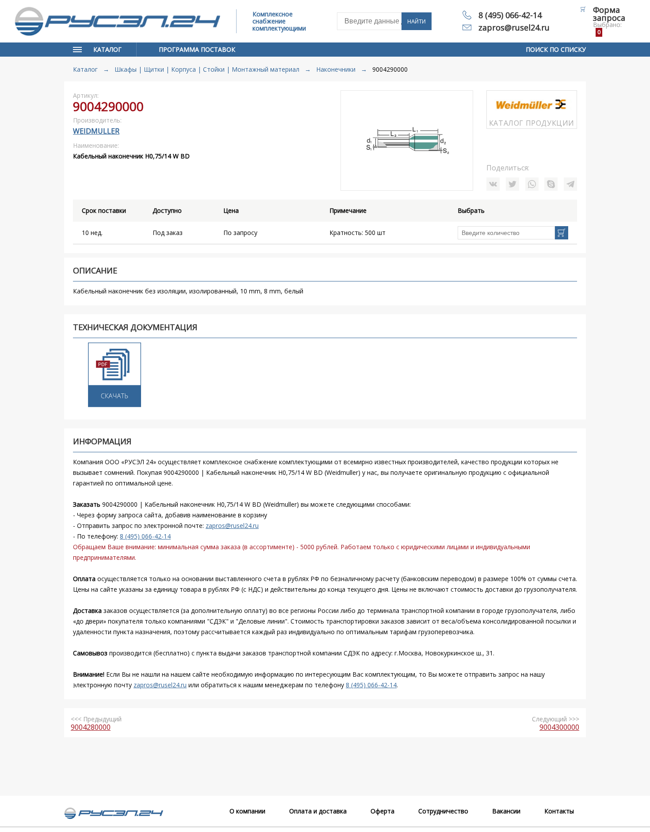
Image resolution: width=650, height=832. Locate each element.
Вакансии (506, 811)
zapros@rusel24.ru (514, 27)
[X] (512, 184)
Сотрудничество (443, 811)
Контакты (559, 811)
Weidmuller (96, 131)
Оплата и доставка (318, 811)
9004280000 (91, 727)
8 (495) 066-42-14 (510, 15)
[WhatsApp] (532, 184)
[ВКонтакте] (493, 184)
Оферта (382, 811)
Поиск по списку (556, 49)
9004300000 (559, 727)
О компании (247, 811)
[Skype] (551, 184)
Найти (416, 22)
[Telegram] (570, 184)
